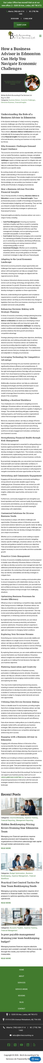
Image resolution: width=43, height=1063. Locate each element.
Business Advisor (14, 100)
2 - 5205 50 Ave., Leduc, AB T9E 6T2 (26, 5)
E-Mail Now (28, 18)
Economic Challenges (28, 100)
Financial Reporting (8, 820)
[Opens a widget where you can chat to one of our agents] (35, 1059)
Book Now (15, 18)
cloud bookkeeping (17, 818)
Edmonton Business (7, 102)
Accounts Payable (16, 928)
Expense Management (20, 876)
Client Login (21, 25)
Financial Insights (20, 102)
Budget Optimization (17, 873)
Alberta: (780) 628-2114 (16, 11)
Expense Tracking (31, 818)
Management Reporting (24, 820)
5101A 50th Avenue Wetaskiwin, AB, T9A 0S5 (23, 1020)
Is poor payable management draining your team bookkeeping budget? (20, 938)
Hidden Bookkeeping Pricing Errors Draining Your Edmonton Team (19, 828)
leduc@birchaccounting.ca (12, 777)
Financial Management (9, 930)
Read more (6, 848)
